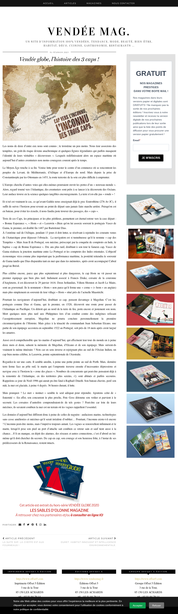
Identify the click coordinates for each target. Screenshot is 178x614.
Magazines (94, 3)
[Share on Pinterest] (33, 525)
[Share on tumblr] (37, 525)
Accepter (138, 605)
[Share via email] (20, 525)
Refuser (156, 605)
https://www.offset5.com (29, 578)
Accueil (48, 3)
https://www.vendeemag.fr (89, 578)
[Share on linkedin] (45, 525)
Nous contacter (123, 3)
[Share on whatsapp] (41, 525)
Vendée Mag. (89, 31)
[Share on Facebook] (24, 525)
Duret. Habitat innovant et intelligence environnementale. (88, 542)
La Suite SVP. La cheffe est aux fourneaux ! (23, 542)
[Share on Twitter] (28, 525)
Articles (70, 3)
